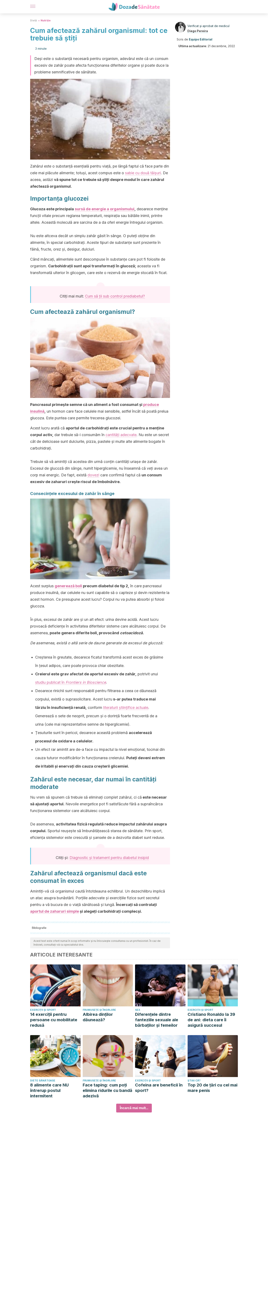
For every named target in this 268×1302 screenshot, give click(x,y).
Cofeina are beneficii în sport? (159, 1087)
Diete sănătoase (42, 1080)
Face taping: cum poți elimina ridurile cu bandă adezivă (107, 1090)
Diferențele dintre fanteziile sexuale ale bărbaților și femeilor (156, 1020)
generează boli (68, 586)
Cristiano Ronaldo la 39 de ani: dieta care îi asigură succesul (211, 1020)
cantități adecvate (121, 435)
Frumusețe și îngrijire (99, 1009)
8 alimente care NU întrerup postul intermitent (49, 1090)
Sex (137, 1009)
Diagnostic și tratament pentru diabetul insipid (109, 857)
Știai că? (194, 1080)
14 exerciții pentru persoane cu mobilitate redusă (53, 1020)
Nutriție (46, 20)
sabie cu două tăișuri (143, 173)
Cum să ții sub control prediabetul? (115, 296)
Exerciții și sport (43, 1009)
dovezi (93, 475)
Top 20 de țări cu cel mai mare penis (212, 1087)
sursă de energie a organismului (104, 209)
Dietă (33, 20)
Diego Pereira (197, 31)
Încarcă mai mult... (134, 1108)
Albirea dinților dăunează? (98, 1017)
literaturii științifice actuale (125, 707)
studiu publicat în (70, 682)
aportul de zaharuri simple (54, 911)
